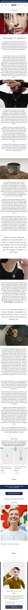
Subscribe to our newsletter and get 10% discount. (14, 1)
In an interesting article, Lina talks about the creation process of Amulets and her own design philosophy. (14, 444)
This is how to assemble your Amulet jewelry (14, 487)
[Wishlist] (22, 5)
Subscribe (14, 607)
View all (14, 479)
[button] (2, 5)
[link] (19, 5)
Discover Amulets (14, 493)
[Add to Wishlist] (12, 449)
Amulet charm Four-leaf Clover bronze (6, 467)
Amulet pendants (8, 300)
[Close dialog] (22, 564)
